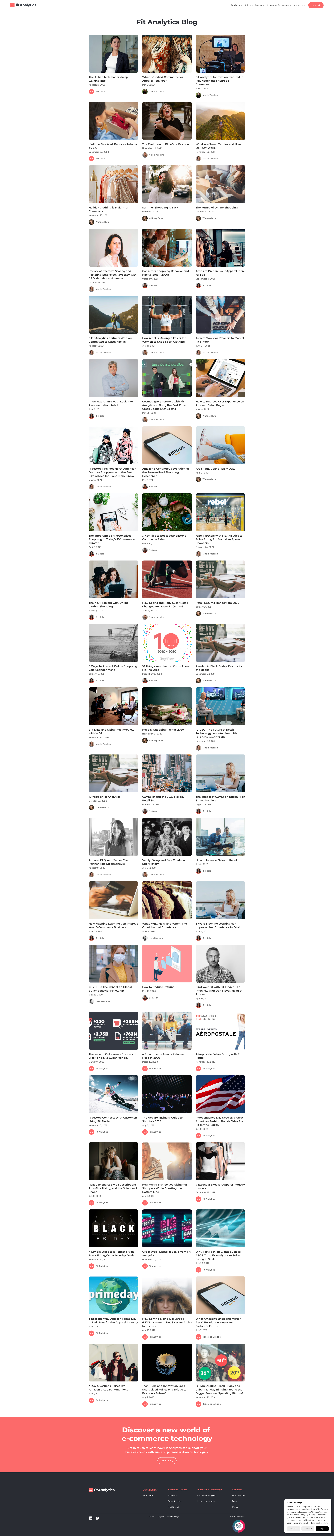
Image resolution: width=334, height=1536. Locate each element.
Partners (172, 1495)
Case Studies (174, 1501)
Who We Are (238, 1495)
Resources (173, 1507)
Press (235, 1507)
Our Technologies (206, 1495)
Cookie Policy (321, 1523)
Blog (234, 1501)
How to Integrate (206, 1501)
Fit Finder (148, 1495)
